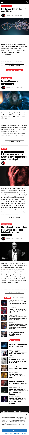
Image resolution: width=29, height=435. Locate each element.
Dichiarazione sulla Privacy (17, 433)
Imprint (25, 433)
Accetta (14, 430)
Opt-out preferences (7, 433)
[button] (26, 414)
